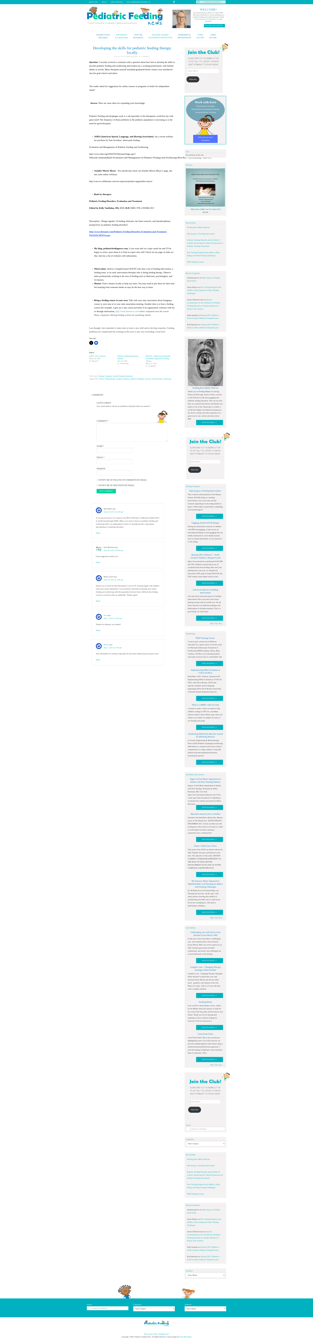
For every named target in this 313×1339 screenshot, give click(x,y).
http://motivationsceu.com (127, 311)
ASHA (101, 379)
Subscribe (193, 79)
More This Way (216, 624)
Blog (104, 2)
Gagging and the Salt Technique (205, 523)
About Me (93, 2)
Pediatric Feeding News (125, 16)
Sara (105, 615)
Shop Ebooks (117, 2)
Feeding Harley (205, 1002)
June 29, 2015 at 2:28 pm (113, 512)
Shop (155, 1334)
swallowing (167, 379)
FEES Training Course (195, 262)
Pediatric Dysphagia (137, 379)
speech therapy (157, 379)
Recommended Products (138, 2)
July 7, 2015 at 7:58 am (113, 648)
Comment (103, 421)
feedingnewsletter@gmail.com (209, 19)
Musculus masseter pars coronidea (205, 814)
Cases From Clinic (205, 1034)
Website (101, 468)
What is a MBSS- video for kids (205, 705)
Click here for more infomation (205, 138)
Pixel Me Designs (185, 1337)
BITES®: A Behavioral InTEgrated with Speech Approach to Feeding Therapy (158, 358)
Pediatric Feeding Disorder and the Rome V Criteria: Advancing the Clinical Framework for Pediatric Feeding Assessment (205, 243)
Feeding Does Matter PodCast (198, 227)
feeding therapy (110, 379)
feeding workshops (122, 379)
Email (101, 457)
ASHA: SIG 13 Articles (97, 356)
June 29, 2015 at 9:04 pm (113, 550)
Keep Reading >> (209, 422)
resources (148, 379)
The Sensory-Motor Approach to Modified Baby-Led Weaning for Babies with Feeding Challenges (205, 884)
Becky (106, 645)
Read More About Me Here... (214, 25)
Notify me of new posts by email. (117, 485)
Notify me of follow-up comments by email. (123, 480)
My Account (148, 1334)
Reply (98, 533)
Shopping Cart (164, 1334)
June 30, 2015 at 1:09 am (113, 580)
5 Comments (145, 56)
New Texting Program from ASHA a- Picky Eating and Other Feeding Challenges (204, 290)
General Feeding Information (123, 376)
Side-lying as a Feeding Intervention (201, 234)
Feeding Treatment (105, 376)
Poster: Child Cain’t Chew (205, 846)
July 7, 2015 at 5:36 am (113, 618)
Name (100, 446)
